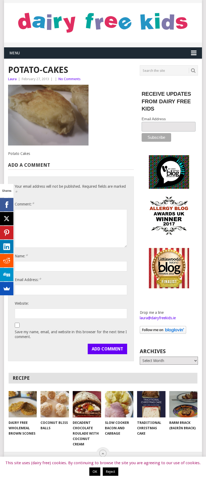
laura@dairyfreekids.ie (158, 318)
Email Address (154, 119)
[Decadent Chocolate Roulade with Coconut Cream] (87, 404)
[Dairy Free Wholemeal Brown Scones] (23, 404)
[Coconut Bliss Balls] (55, 404)
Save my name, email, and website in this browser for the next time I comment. (71, 334)
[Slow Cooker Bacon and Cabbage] (119, 404)
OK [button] (95, 472)
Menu (14, 53)
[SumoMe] (6, 288)
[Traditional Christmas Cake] (151, 404)
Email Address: (28, 279)
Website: (22, 303)
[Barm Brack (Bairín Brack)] (183, 404)
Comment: (24, 204)
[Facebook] (6, 204)
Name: (21, 255)
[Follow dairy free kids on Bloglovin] (163, 332)
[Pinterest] (6, 232)
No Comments (69, 79)
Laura (12, 79)
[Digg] (6, 274)
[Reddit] (6, 260)
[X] (6, 218)
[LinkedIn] (6, 246)
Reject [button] (110, 472)
